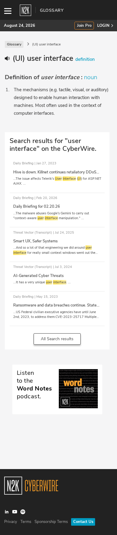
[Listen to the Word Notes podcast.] (57, 406)
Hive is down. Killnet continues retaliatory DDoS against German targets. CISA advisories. (54, 175)
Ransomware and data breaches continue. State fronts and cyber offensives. (55, 308)
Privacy (10, 521)
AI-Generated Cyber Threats (38, 275)
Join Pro (84, 26)
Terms (25, 521)
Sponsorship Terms (51, 521)
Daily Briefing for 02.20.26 (36, 206)
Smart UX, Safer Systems (35, 241)
